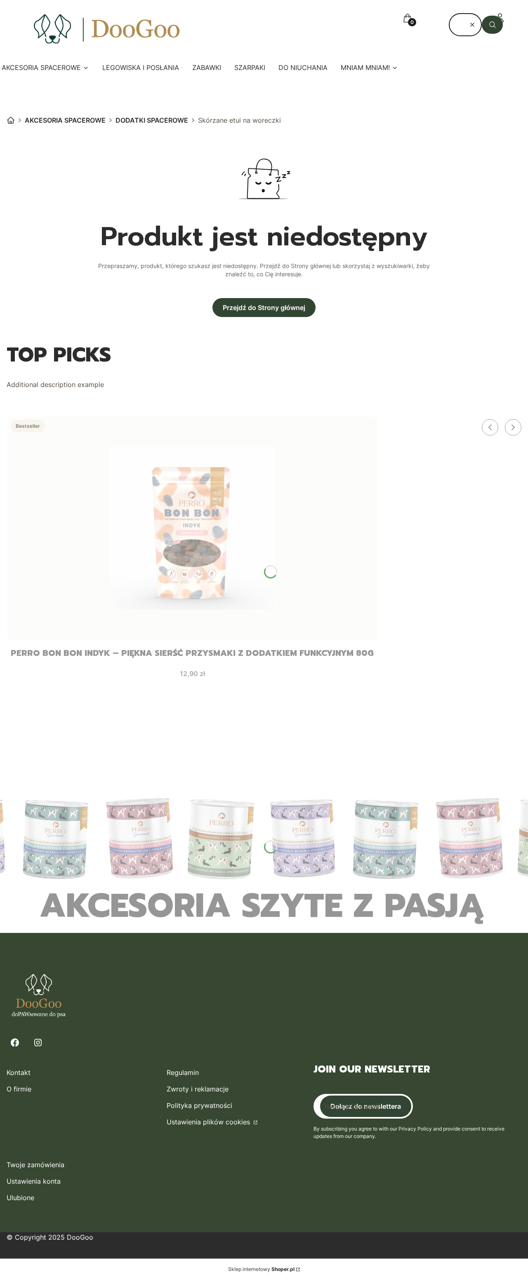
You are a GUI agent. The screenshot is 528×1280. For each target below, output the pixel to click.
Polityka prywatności (199, 1105)
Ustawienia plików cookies (209, 1122)
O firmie (19, 1089)
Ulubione (20, 1198)
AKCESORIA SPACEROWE (65, 120)
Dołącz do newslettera (365, 1106)
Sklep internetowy (261, 1269)
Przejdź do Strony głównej (264, 307)
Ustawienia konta (34, 1181)
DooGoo (11, 120)
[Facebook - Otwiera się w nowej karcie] (15, 1042)
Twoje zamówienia (35, 1165)
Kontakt (19, 1072)
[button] (492, 25)
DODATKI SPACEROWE (152, 120)
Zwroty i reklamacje (198, 1089)
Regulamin (183, 1072)
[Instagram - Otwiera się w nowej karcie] (38, 1042)
